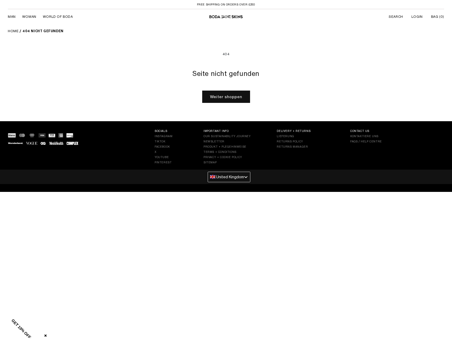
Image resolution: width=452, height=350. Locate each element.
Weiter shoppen (226, 96)
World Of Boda (58, 17)
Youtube (162, 157)
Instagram (163, 136)
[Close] (44, 334)
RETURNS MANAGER (292, 146)
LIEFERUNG (285, 136)
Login (417, 17)
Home (13, 31)
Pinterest (163, 162)
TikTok (160, 141)
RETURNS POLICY (290, 141)
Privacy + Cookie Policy (223, 157)
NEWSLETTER (214, 141)
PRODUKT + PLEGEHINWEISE (225, 146)
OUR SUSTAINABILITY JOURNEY (227, 136)
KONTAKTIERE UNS (364, 136)
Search (396, 17)
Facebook (162, 146)
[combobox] (229, 177)
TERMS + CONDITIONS (220, 151)
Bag (437, 17)
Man (12, 17)
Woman (29, 17)
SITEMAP (210, 162)
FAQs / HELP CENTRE (366, 141)
